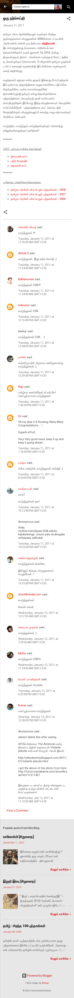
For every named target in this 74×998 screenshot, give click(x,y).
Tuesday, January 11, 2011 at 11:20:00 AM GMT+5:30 (36, 240)
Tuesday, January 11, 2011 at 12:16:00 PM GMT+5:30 (36, 318)
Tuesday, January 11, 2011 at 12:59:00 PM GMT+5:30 (36, 373)
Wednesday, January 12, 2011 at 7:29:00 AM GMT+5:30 (38, 640)
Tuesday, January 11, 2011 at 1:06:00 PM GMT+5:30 (36, 403)
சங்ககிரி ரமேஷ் (27, 227)
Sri (19, 416)
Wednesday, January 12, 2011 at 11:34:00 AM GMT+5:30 (38, 666)
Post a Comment (17, 810)
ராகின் (22, 357)
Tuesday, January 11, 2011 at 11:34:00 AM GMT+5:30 (36, 292)
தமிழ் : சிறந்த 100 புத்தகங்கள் (24, 926)
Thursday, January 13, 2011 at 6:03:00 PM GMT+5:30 (36, 692)
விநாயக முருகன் (28, 627)
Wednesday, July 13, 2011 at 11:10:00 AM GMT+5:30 (35, 799)
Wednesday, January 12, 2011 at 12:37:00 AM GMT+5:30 (38, 614)
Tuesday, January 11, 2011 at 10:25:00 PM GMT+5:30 (36, 545)
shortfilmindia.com (29, 594)
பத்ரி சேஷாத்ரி (19, 161)
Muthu (22, 653)
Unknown (24, 305)
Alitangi (45, 983)
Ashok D (23, 253)
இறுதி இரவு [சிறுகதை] (19, 881)
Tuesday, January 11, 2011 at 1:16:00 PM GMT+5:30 (36, 450)
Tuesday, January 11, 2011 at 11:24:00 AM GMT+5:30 (36, 266)
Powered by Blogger (39, 975)
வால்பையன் (25, 489)
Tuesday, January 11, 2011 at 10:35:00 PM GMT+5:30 (36, 581)
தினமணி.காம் (19, 156)
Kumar (22, 705)
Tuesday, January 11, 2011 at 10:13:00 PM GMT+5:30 (36, 509)
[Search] (68, 8)
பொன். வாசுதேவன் (29, 679)
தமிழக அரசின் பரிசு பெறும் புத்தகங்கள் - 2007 (38, 194)
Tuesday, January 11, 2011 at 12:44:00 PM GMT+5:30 (36, 344)
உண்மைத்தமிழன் (28, 558)
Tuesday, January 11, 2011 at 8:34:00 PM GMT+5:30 (36, 476)
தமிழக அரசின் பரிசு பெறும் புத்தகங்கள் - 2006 (38, 199)
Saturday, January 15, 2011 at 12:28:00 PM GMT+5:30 (36, 718)
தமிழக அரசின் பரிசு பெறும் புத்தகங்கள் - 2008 (38, 189)
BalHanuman (26, 279)
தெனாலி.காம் (19, 165)
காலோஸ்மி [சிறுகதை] (18, 837)
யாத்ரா (22, 463)
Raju (21, 386)
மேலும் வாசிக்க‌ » (60, 869)
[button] (68, 19)
